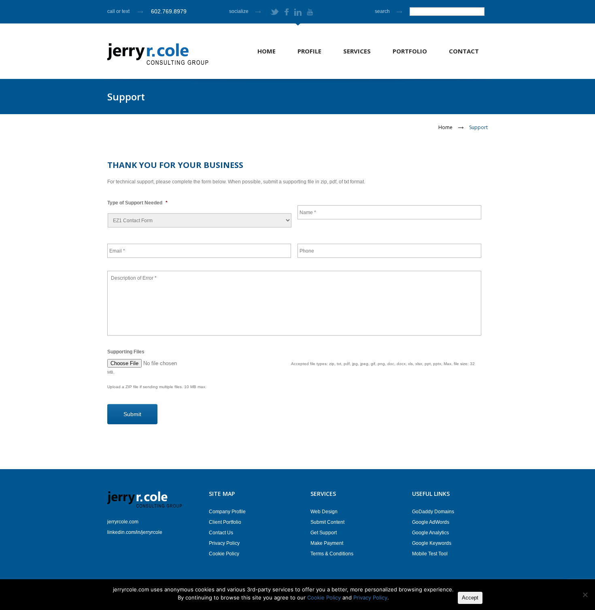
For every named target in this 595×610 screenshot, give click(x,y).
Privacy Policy (224, 543)
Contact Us (221, 533)
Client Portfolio (225, 522)
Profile (309, 51)
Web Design (324, 511)
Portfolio (410, 51)
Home (266, 51)
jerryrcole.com (122, 522)
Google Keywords (431, 543)
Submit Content (327, 522)
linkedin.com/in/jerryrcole (134, 532)
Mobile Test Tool (430, 554)
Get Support (323, 533)
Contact (464, 51)
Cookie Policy (224, 554)
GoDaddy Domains (433, 511)
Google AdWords (430, 522)
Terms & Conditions (331, 554)
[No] (585, 595)
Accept (470, 598)
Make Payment (326, 543)
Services (357, 51)
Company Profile (227, 511)
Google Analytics (430, 533)
